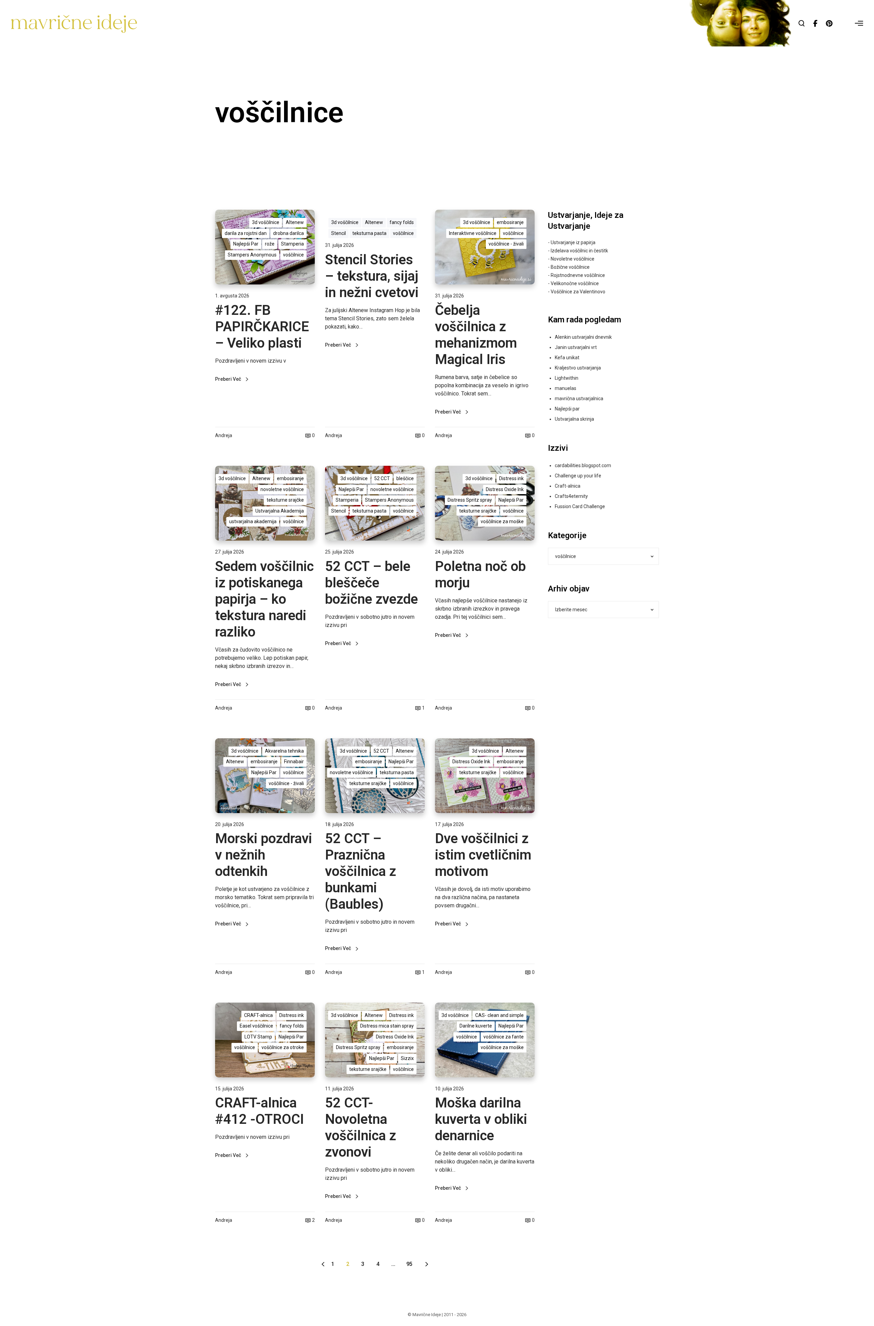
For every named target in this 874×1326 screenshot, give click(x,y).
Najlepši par (567, 408)
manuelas (565, 388)
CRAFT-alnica (258, 1015)
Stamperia (292, 244)
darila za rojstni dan (246, 233)
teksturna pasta (369, 233)
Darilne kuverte (476, 1026)
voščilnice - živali (506, 244)
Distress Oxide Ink (505, 489)
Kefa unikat (567, 357)
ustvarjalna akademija (253, 521)
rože (269, 244)
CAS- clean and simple (499, 1015)
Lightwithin (566, 378)
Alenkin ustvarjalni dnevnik (583, 337)
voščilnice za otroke (283, 1047)
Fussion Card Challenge (580, 506)
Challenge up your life (578, 475)
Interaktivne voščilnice (472, 233)
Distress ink (511, 478)
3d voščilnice (265, 222)
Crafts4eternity (571, 496)
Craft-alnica (567, 486)
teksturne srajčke (285, 500)
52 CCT (382, 478)
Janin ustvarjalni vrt (576, 347)
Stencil (338, 233)
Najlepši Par (245, 244)
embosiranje (510, 222)
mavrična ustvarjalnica (579, 398)
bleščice (405, 478)
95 (409, 1264)
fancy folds (402, 222)
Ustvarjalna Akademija (279, 511)
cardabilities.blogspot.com (583, 465)
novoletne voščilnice (282, 489)
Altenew (295, 222)
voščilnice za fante (503, 1036)
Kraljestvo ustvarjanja (578, 368)
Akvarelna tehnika (284, 751)
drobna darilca (288, 233)
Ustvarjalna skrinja (574, 419)
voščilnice (293, 254)
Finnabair (294, 761)
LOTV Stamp (258, 1036)
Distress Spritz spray (470, 500)
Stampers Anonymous (252, 254)
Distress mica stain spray (387, 1026)
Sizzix (407, 1058)
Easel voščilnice (256, 1026)
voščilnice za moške (502, 521)
